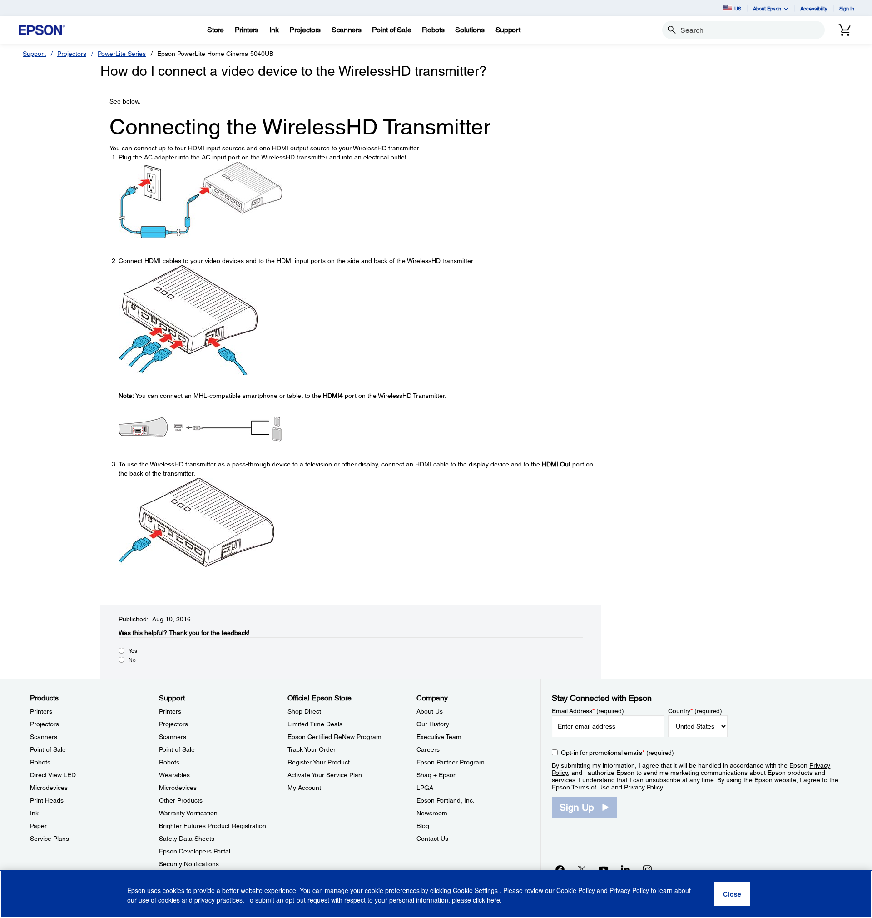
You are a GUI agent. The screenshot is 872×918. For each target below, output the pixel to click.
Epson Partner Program (450, 762)
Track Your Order (311, 749)
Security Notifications (189, 864)
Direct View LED (53, 775)
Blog (422, 825)
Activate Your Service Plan (324, 775)
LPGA (424, 787)
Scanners (43, 736)
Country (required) (695, 711)
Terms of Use (590, 787)
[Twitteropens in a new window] (582, 869)
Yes (133, 651)
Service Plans (49, 838)
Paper (38, 825)
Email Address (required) (588, 711)
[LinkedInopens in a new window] (625, 869)
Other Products (181, 800)
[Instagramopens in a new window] (647, 869)
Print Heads (47, 800)
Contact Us (432, 838)
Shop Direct (304, 711)
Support (34, 53)
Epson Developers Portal (194, 851)
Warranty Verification (188, 813)
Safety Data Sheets (186, 838)
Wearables (174, 775)
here (493, 900)
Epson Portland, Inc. (445, 800)
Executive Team (438, 736)
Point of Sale (48, 749)
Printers (41, 711)
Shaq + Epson (436, 775)
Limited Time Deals (314, 724)
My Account (304, 787)
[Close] (732, 894)
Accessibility (813, 8)
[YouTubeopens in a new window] (603, 869)
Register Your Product (318, 762)
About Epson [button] (767, 8)
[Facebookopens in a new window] (560, 869)
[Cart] (845, 30)
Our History (432, 724)
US (737, 8)
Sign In (846, 8)
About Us (429, 711)
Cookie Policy (575, 890)
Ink (34, 813)
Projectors (71, 53)
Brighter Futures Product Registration (212, 825)
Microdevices (49, 787)
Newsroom (431, 813)
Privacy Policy (643, 787)
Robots (40, 762)
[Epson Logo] (41, 30)
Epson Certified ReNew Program (334, 736)
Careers (428, 749)
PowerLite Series (122, 53)
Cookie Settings (476, 890)
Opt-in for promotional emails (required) (617, 752)
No (132, 660)
